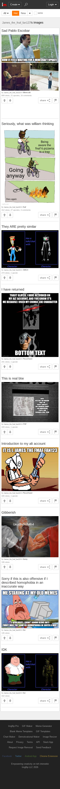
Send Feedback (43, 747)
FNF (25, 424)
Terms (30, 742)
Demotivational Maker (29, 736)
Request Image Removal (21, 747)
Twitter (18, 756)
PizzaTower (27, 359)
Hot (16, 13)
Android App (30, 756)
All (5, 13)
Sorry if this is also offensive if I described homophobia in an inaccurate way (25, 582)
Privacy (20, 742)
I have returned (13, 289)
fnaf (24, 207)
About (10, 742)
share (43, 100)
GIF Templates (43, 731)
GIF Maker (27, 726)
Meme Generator (44, 726)
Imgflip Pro (13, 726)
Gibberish (9, 512)
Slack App (48, 742)
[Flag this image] (55, 100)
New (23, 13)
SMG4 (25, 270)
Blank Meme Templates (21, 731)
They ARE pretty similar (19, 226)
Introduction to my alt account (24, 443)
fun (24, 630)
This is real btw (13, 378)
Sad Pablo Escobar (16, 30)
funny (25, 559)
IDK (4, 649)
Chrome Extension (49, 756)
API (38, 742)
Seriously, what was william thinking (28, 124)
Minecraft (26, 92)
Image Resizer (50, 736)
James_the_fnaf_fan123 (16, 22)
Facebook (7, 756)
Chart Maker (9, 736)
